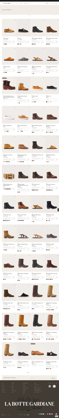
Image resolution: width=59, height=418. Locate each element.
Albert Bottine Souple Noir (37, 38)
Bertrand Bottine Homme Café (37, 126)
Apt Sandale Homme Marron (51, 66)
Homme (3, 386)
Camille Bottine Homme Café (37, 154)
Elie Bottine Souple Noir (36, 273)
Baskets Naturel (35, 96)
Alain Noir (19, 38)
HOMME (16, 3)
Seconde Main (3, 392)
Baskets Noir (48, 96)
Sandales (13, 392)
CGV (35, 386)
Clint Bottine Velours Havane (8, 244)
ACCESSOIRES (20, 3)
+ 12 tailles (42, 306)
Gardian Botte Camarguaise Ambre (51, 303)
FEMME (13, 3)
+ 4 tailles (14, 70)
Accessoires (3, 389)
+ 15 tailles (14, 365)
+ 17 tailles (14, 218)
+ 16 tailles (28, 100)
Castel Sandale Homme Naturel (50, 155)
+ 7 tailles (42, 71)
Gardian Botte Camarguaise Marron (8, 333)
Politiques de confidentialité (37, 387)
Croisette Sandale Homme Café (22, 245)
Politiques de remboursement (37, 390)
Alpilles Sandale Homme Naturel (36, 67)
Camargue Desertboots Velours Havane (22, 155)
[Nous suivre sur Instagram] (50, 383)
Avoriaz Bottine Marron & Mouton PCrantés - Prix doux (8, 97)
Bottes (12, 384)
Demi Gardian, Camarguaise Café (23, 274)
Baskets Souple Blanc (7, 125)
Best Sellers (3, 390)
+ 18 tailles (56, 307)
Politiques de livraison (37, 389)
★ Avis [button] (58, 210)
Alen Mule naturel (6, 66)
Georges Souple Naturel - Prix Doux (37, 362)
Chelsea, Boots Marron (50, 184)
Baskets (13, 387)
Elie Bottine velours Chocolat (51, 273)
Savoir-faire (24, 386)
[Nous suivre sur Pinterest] (52, 383)
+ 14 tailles (28, 159)
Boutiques (24, 390)
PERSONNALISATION (26, 3)
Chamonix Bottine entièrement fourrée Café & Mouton (22, 185)
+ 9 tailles (42, 158)
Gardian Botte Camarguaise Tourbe (51, 333)
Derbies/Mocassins (14, 390)
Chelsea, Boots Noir (7, 214)
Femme (3, 384)
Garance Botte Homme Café (37, 302)
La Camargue (24, 389)
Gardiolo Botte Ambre (7, 361)
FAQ (23, 393)
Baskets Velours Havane (22, 125)
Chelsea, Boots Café (35, 184)
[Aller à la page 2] (33, 372)
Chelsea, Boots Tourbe (21, 214)
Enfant (3, 387)
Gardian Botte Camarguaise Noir (37, 333)
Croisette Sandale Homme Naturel (37, 245)
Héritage (24, 384)
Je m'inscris (53, 378)
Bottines (13, 386)
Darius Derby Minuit (50, 244)
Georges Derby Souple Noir (22, 361)
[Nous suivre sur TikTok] (54, 383)
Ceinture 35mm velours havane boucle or (7, 185)
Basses (12, 389)
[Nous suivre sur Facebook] (48, 383)
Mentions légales (36, 384)
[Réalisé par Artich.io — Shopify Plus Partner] (28, 414)
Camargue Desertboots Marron (50, 126)
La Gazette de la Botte (25, 387)
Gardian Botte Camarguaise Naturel (22, 333)
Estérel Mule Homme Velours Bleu (23, 303)
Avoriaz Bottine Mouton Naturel (22, 97)
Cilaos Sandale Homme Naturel (36, 215)
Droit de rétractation (36, 392)
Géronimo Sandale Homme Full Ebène (51, 362)
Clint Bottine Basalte (50, 214)
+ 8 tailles (57, 159)
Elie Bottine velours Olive (8, 302)
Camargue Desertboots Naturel (7, 155)
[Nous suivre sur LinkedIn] (56, 383)
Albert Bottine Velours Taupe (51, 38)
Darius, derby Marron (7, 273)
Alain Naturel (5, 38)
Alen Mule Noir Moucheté (22, 66)
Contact (24, 392)
